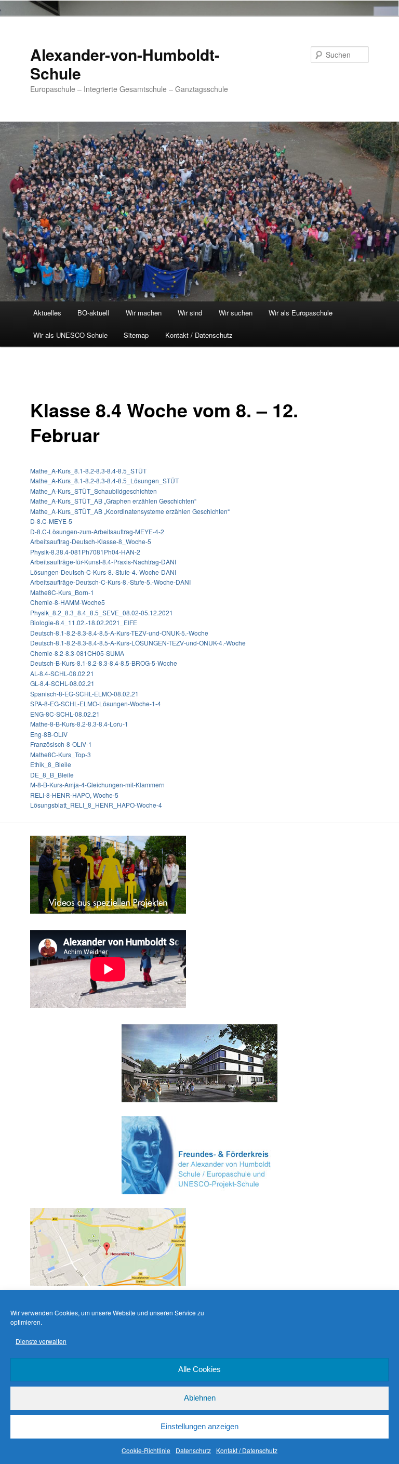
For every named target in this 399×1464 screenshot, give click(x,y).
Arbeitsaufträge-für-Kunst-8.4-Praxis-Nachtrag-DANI (103, 561)
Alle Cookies (199, 1369)
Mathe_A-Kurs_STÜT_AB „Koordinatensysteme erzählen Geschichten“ (130, 511)
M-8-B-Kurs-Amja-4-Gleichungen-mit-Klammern (97, 784)
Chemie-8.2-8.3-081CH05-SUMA (77, 653)
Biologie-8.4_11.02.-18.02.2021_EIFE (83, 622)
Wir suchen (235, 313)
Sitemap (136, 335)
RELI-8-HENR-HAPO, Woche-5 (74, 794)
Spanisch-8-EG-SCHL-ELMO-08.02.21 (84, 693)
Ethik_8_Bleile (50, 764)
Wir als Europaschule (300, 313)
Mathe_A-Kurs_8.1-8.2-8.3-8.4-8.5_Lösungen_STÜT (104, 480)
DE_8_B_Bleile (52, 774)
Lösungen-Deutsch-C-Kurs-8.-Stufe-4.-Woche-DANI (103, 572)
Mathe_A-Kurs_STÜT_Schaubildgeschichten (93, 490)
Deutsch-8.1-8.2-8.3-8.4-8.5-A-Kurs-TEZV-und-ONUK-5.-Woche (119, 632)
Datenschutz (193, 1450)
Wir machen (144, 313)
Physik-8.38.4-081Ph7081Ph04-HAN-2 (85, 551)
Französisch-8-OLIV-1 (61, 744)
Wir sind (190, 313)
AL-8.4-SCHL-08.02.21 (62, 673)
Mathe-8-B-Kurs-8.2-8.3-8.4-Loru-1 (79, 723)
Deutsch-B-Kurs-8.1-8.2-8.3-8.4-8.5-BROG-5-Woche (103, 662)
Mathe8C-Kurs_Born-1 (62, 592)
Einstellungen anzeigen (199, 1426)
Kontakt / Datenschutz (246, 1450)
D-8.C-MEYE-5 (51, 521)
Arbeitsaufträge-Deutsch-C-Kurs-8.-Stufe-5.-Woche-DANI (110, 581)
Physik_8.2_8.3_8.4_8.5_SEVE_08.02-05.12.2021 (101, 612)
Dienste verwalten (41, 1341)
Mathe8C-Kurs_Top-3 (60, 754)
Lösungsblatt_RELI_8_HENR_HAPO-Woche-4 (96, 804)
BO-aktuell (93, 313)
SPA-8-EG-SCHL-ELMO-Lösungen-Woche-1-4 (95, 703)
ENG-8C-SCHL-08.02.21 (65, 713)
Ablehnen (200, 1397)
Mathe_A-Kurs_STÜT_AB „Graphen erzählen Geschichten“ (113, 500)
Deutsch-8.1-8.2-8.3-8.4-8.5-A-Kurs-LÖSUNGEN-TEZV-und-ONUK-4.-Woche (138, 642)
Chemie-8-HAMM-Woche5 (67, 602)
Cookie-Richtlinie (146, 1450)
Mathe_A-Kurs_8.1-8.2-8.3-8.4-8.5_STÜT (88, 470)
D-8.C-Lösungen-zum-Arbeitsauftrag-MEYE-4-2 (97, 531)
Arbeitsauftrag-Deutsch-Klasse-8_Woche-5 (90, 541)
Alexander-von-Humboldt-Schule (125, 63)
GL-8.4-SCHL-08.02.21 (62, 683)
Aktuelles (47, 313)
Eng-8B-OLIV (49, 734)
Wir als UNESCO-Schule (70, 335)
